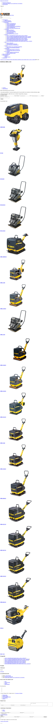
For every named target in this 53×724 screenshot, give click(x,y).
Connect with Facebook (4, 721)
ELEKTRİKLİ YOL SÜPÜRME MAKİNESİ (14, 46)
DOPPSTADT (7, 48)
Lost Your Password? (3, 714)
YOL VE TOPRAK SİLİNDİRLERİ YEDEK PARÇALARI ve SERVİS (19, 36)
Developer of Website (18, 693)
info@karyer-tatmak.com (6, 2)
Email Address (17, 95)
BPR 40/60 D (3, 498)
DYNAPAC (7, 22)
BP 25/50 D (2, 230)
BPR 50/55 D (3, 550)
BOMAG (6, 34)
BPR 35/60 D (3, 469)
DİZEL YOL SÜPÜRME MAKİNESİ (13, 47)
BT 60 (1, 153)
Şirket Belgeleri (7, 684)
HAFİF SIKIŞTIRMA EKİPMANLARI (13, 28)
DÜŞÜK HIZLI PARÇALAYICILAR (13, 49)
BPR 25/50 (2, 334)
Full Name (2, 95)
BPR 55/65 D (3, 576)
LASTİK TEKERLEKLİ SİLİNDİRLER (13, 26)
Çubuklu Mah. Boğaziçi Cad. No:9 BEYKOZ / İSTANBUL (12, 3)
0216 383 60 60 (5, 0)
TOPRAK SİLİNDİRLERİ (11, 23)
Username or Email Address (5, 712)
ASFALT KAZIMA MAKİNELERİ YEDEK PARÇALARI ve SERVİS (19, 37)
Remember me (4, 713)
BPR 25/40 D (3, 308)
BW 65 (1, 628)
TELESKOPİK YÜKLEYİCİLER (12, 33)
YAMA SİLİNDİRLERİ (11, 25)
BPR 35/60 (2, 443)
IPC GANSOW (7, 51)
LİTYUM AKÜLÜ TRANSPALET (13, 44)
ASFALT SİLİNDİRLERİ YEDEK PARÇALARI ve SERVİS (17, 35)
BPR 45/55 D (3, 524)
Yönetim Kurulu (7, 682)
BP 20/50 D (2, 204)
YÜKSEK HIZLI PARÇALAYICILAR (13, 50)
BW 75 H (2, 654)
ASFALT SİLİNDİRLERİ (11, 24)
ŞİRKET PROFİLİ (8, 20)
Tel (31, 95)
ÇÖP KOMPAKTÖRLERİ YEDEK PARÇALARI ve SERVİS (17, 39)
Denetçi (6, 683)
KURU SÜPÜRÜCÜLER (11, 53)
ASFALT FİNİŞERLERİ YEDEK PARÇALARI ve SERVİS (17, 38)
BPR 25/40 (2, 282)
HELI (5, 42)
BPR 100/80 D (3, 256)
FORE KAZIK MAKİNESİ (11, 31)
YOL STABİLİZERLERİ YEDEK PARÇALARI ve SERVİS (17, 40)
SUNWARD (7, 29)
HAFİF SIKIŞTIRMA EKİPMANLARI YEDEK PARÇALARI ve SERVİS (19, 41)
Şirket (5, 681)
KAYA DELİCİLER (10, 32)
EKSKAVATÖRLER (10, 30)
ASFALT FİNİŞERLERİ (11, 27)
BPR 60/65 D (3, 602)
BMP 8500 (2, 127)
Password (22, 712)
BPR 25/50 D (3, 391)
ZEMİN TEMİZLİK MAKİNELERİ (13, 52)
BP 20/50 (2, 179)
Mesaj (43, 95)
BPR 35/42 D (3, 417)
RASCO (6, 45)
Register (3, 710)
